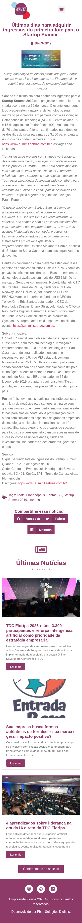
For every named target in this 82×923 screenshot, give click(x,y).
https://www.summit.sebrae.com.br (26, 144)
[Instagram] (29, 889)
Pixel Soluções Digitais (53, 911)
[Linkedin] (53, 889)
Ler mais (15, 666)
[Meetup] (41, 889)
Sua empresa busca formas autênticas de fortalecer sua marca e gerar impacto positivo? (40, 732)
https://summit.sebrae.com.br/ (33, 325)
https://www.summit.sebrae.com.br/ (42, 483)
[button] (61, 9)
